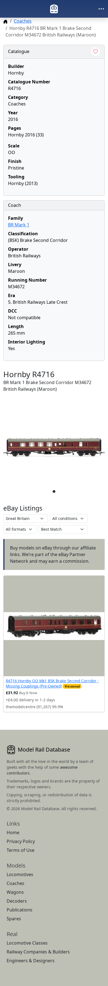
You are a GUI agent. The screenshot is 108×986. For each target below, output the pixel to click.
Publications (19, 910)
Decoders (17, 901)
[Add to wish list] (95, 51)
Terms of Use (20, 850)
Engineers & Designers (31, 961)
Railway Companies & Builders (38, 952)
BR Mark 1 (18, 225)
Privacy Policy (21, 841)
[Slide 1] (54, 491)
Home (13, 832)
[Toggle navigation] (101, 8)
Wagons (15, 892)
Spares (14, 919)
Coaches (23, 21)
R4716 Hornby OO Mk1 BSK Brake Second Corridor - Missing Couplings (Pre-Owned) (52, 683)
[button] (54, 447)
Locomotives (20, 874)
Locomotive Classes (27, 943)
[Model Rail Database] (54, 8)
